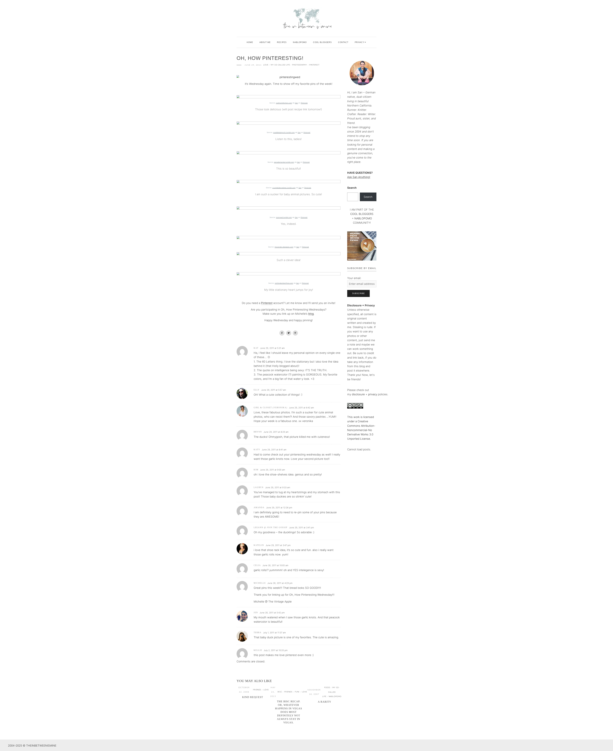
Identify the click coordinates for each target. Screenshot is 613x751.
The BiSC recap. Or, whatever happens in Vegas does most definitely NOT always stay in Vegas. (288, 712)
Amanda (259, 507)
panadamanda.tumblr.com (284, 162)
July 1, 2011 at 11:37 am (274, 632)
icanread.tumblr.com (284, 217)
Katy (257, 449)
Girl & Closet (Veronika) (270, 407)
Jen (256, 612)
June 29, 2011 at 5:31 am (272, 348)
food (327, 687)
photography (299, 65)
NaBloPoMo (300, 42)
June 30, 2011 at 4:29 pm (279, 583)
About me (265, 42)
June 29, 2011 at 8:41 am (274, 449)
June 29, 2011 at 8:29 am (276, 432)
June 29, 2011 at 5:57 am (273, 390)
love (265, 65)
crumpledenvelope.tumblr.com (283, 188)
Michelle (260, 583)
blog (311, 313)
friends (257, 690)
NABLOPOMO (363, 218)
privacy (373, 394)
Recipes (282, 42)
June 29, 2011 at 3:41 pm (301, 527)
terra (257, 632)
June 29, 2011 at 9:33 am (277, 487)
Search (352, 187)
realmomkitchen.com (284, 103)
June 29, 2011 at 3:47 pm (278, 545)
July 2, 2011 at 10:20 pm (276, 650)
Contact (343, 42)
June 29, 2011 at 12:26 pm (279, 507)
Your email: (354, 278)
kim (256, 470)
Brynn (258, 432)
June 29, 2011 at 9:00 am (272, 469)
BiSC (280, 692)
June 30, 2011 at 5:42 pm (272, 612)
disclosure (358, 394)
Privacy (359, 42)
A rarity (324, 701)
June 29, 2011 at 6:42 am (301, 407)
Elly (257, 390)
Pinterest (314, 65)
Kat (256, 348)
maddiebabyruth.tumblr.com (284, 132)
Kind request (252, 697)
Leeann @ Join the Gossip (271, 527)
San (296, 103)
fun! (297, 692)
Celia (257, 565)
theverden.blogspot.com (284, 247)
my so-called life (280, 65)
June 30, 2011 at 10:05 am (275, 565)
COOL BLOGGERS (322, 42)
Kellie (258, 650)
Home (250, 42)
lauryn (259, 487)
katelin (259, 545)
